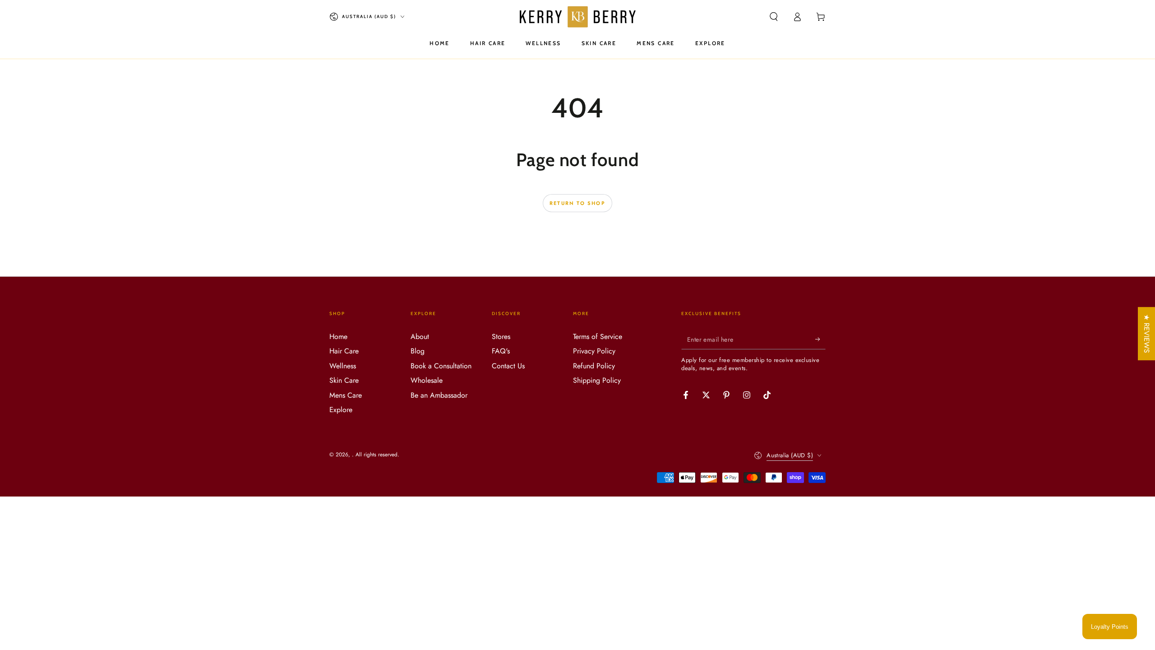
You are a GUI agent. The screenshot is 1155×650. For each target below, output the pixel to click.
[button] (773, 17)
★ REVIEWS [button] (1146, 333)
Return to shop (577, 203)
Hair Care (344, 351)
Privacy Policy (594, 351)
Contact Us (508, 366)
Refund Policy (594, 366)
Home (338, 336)
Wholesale (427, 380)
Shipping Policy (597, 380)
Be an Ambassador (439, 395)
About (420, 336)
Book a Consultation (441, 366)
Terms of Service (597, 336)
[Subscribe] (820, 339)
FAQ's (501, 351)
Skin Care (344, 380)
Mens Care (345, 395)
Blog (418, 351)
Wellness (342, 366)
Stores (501, 336)
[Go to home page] (577, 16)
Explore (340, 409)
